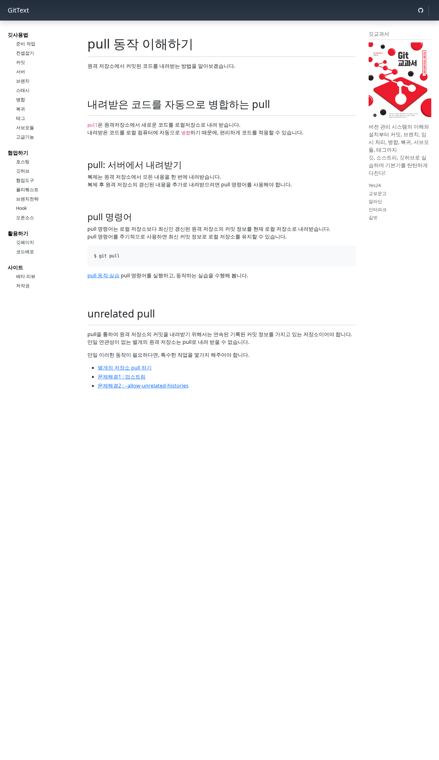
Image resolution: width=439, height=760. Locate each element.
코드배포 (25, 251)
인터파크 (378, 209)
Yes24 (375, 185)
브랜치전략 (27, 199)
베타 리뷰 (25, 276)
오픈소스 (25, 217)
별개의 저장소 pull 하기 (125, 367)
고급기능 (25, 137)
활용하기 (18, 233)
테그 (20, 118)
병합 (20, 99)
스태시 (23, 90)
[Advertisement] (221, 441)
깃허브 (23, 171)
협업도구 (25, 180)
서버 (20, 71)
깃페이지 (25, 242)
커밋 (20, 62)
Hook (21, 208)
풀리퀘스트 (27, 189)
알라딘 (375, 201)
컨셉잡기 (25, 53)
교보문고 (378, 193)
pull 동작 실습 (103, 275)
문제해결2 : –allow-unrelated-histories (143, 385)
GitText (18, 10)
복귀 (20, 109)
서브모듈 (25, 127)
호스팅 (23, 161)
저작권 (23, 285)
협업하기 (18, 152)
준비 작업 (25, 43)
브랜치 (23, 81)
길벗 (373, 217)
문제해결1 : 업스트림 (122, 376)
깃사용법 (18, 34)
